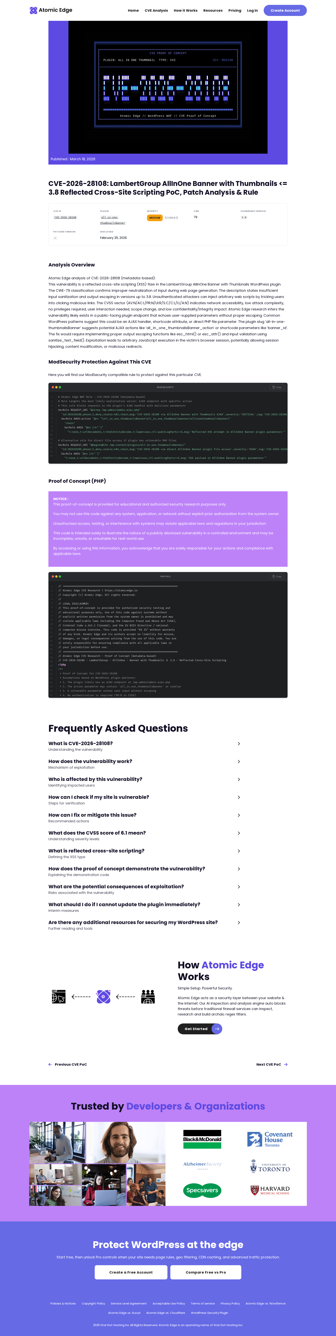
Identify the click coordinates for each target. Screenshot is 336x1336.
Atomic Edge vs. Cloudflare (165, 1313)
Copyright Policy (93, 1303)
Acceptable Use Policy (169, 1303)
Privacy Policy (230, 1303)
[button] (144, 746)
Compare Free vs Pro (206, 1272)
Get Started (196, 1028)
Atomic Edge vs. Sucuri (124, 1313)
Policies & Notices (63, 1303)
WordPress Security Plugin (209, 1313)
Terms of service (203, 1303)
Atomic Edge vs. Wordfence (266, 1303)
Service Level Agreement (129, 1303)
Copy (279, 387)
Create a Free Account (131, 1272)
